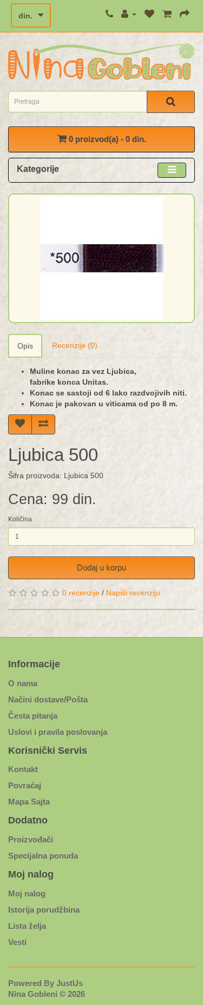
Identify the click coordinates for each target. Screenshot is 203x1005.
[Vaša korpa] (167, 14)
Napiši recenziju (133, 592)
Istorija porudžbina (44, 909)
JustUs (69, 983)
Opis (25, 345)
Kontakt (23, 769)
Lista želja (27, 925)
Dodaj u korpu (101, 567)
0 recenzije (81, 592)
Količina (20, 519)
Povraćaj (24, 785)
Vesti (17, 942)
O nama (22, 683)
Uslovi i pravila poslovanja (57, 731)
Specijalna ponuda (43, 855)
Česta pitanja (32, 715)
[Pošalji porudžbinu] (184, 14)
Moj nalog (26, 893)
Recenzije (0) (74, 345)
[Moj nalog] (128, 14)
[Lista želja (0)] (149, 14)
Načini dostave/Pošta (48, 699)
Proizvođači (30, 839)
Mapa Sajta (29, 801)
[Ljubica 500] (101, 258)
